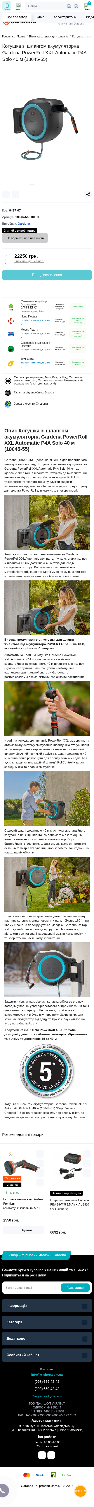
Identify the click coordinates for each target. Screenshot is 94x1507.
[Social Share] (88, 194)
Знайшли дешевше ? (29, 261)
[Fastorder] (40, 1163)
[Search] (76, 5)
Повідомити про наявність (25, 238)
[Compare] (6, 194)
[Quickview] (40, 1154)
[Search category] (69, 5)
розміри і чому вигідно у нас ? (35, 322)
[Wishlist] (15, 194)
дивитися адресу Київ (32, 311)
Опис (40, 17)
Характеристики (65, 17)
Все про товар (17, 17)
